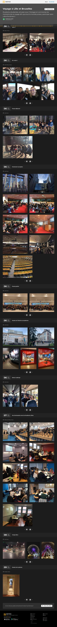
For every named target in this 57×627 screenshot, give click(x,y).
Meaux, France (6, 30)
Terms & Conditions (34, 623)
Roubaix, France (7, 571)
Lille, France (6, 171)
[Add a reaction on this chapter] (26, 55)
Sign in (46, 1)
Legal (31, 621)
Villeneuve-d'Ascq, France (8, 419)
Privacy (32, 620)
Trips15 (12, 18)
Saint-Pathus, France (8, 64)
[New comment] (30, 55)
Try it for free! (51, 1)
